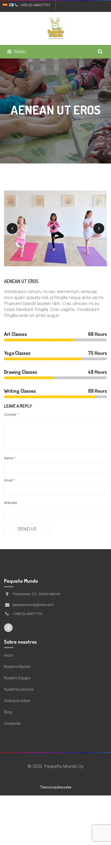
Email (9, 480)
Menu (20, 51)
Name (10, 458)
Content (11, 414)
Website (10, 503)
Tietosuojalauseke (55, 787)
